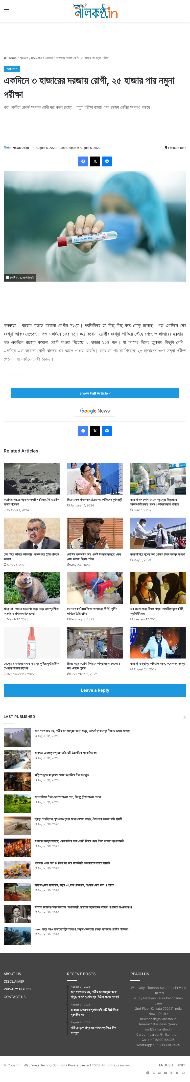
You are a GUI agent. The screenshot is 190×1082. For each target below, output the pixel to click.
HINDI (180, 1065)
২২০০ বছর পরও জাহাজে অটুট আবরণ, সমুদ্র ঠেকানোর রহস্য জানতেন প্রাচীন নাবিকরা (81, 929)
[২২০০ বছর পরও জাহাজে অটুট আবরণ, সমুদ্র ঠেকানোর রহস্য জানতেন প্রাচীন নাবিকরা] (17, 936)
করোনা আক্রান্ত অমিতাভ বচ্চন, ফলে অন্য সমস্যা (157, 663)
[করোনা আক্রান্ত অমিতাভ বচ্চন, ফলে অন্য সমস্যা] (158, 642)
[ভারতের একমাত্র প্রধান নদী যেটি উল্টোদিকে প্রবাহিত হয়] (17, 759)
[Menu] (6, 12)
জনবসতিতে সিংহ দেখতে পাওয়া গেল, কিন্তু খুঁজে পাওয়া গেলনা (68, 797)
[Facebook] (83, 161)
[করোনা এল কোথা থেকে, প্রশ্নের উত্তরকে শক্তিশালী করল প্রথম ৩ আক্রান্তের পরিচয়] (158, 479)
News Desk (21, 148)
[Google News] (95, 411)
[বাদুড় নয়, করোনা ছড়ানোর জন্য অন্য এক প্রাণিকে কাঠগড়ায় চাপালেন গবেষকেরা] (32, 588)
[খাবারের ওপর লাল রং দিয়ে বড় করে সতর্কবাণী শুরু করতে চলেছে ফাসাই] (17, 870)
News (24, 58)
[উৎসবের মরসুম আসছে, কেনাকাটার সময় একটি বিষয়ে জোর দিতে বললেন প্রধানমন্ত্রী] (17, 848)
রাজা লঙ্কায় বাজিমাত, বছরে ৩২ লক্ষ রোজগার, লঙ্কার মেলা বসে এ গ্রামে (74, 885)
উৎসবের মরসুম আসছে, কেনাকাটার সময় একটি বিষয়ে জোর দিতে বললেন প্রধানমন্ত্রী (79, 841)
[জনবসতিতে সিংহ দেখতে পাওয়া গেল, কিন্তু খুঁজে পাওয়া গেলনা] (17, 803)
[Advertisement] (95, 38)
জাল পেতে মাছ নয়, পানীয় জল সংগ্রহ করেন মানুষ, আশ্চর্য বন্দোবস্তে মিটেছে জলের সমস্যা (82, 731)
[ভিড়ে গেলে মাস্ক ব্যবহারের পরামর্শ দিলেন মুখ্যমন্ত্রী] (95, 479)
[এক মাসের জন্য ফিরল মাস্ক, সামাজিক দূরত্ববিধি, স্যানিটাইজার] (158, 588)
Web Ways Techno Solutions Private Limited (57, 1065)
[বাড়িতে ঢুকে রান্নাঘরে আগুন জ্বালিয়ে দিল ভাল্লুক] (17, 781)
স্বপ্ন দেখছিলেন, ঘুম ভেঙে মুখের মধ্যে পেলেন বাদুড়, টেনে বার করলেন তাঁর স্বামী (78, 819)
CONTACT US (15, 997)
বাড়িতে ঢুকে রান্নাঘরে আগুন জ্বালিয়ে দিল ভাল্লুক (62, 775)
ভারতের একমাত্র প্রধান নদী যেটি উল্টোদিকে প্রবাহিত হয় (65, 753)
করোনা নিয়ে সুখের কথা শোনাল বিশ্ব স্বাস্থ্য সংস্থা (157, 554)
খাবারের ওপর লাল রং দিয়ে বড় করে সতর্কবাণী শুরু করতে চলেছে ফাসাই (72, 863)
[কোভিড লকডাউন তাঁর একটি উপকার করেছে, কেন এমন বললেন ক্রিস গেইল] (95, 533)
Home (12, 58)
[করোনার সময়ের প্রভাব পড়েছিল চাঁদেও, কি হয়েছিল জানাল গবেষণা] (32, 479)
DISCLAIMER (14, 981)
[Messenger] (107, 161)
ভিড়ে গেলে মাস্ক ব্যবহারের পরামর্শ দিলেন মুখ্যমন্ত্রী (94, 499)
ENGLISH (166, 1065)
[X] (95, 161)
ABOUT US (12, 974)
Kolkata (36, 58)
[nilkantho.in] (95, 10)
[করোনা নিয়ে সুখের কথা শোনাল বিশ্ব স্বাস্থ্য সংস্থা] (158, 533)
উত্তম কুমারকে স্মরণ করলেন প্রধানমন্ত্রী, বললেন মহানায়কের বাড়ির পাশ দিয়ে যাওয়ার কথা (83, 907)
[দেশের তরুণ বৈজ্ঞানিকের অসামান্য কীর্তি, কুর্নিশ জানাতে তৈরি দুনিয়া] (95, 588)
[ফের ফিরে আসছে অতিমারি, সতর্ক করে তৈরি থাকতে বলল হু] (32, 533)
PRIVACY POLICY (17, 989)
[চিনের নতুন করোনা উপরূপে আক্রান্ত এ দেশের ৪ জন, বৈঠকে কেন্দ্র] (95, 642)
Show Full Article (94, 393)
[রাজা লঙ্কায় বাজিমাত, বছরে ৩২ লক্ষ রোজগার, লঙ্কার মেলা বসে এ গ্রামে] (17, 892)
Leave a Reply (95, 690)
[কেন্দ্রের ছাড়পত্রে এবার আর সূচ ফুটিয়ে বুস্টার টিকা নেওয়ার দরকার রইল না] (32, 642)
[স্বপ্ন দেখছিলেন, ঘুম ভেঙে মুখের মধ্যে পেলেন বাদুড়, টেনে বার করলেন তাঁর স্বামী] (17, 826)
